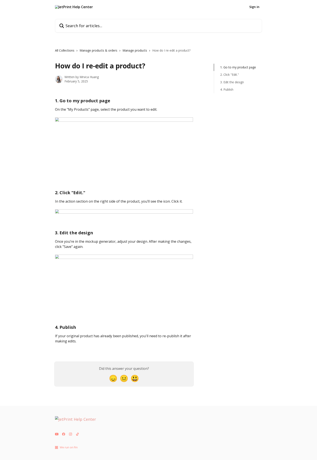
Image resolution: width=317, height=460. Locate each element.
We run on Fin (69, 447)
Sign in (254, 6)
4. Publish (226, 89)
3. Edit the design (232, 82)
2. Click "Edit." (229, 74)
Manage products (134, 50)
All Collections (64, 50)
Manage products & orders (98, 50)
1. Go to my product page (238, 67)
